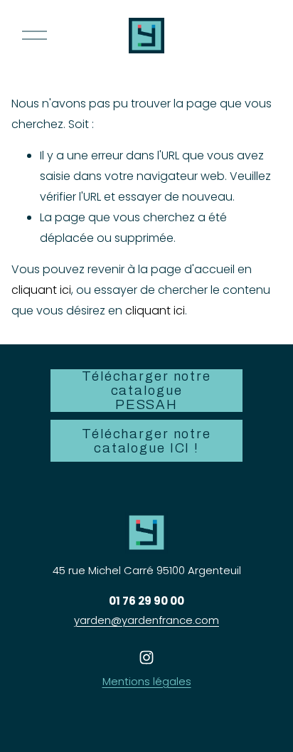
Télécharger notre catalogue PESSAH (146, 390)
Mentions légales (146, 681)
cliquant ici (41, 290)
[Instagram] (146, 657)
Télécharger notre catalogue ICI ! (146, 441)
